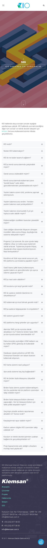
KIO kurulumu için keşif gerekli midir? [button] (18, 286)
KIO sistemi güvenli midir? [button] (14, 316)
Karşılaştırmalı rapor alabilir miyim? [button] (17, 421)
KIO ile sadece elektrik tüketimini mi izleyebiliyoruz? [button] (18, 294)
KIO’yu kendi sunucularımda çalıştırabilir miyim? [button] (19, 165)
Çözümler (5, 491)
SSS (3, 506)
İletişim (4, 502)
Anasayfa (5, 487)
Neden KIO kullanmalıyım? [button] (14, 151)
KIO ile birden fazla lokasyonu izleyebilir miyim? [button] (19, 379)
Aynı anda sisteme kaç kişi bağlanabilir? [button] (19, 372)
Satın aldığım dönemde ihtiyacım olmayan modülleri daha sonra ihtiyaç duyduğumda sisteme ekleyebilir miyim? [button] (20, 232)
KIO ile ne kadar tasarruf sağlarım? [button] (17, 158)
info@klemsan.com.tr (10, 529)
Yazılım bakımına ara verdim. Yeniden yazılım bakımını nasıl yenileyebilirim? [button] (18, 203)
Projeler (5, 494)
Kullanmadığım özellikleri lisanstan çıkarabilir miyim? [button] (21, 221)
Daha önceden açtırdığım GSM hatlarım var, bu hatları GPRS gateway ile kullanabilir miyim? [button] (21, 343)
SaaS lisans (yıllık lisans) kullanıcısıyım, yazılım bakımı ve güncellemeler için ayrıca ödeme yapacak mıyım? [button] (21, 270)
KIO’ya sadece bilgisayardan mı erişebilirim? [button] (21, 309)
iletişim (4, 131)
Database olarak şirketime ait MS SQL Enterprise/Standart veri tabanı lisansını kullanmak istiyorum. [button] (19, 355)
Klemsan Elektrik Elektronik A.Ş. (19, 538)
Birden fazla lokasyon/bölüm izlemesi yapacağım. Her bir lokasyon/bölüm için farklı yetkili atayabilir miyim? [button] (19, 402)
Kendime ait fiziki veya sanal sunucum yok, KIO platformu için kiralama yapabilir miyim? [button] (21, 259)
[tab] (23, 144)
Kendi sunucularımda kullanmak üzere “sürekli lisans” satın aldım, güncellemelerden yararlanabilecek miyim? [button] (21, 183)
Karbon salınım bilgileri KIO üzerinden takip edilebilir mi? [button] (21, 428)
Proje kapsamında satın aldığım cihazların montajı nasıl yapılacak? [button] (20, 447)
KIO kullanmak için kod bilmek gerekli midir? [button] (21, 302)
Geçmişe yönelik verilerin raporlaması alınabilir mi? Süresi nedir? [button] (19, 412)
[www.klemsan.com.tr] (23, 481)
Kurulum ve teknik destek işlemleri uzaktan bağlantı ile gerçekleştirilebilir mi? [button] (21, 438)
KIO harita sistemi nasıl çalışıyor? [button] (17, 365)
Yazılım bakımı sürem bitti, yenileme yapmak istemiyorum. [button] (21, 193)
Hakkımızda (6, 498)
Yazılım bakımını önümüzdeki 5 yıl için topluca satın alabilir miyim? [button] (18, 212)
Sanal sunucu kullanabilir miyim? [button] (16, 174)
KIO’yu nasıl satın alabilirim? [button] (14, 279)
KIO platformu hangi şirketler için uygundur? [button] (21, 323)
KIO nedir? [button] (8, 144)
